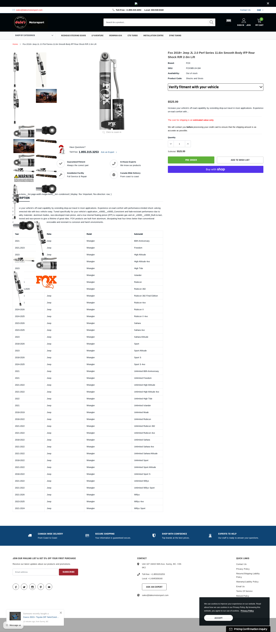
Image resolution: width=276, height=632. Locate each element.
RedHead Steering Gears (73, 35)
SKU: (170, 68)
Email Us (240, 586)
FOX (188, 63)
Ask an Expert (108, 152)
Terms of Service (244, 591)
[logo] (30, 22)
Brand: (171, 63)
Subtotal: (172, 151)
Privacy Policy (243, 569)
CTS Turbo (133, 35)
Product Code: (175, 78)
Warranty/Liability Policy (247, 581)
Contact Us (245, 10)
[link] (138, 3)
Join (248, 25)
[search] (211, 22)
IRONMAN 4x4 (115, 35)
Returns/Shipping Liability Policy (248, 575)
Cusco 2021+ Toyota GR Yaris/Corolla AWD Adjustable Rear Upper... (41, 617)
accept (218, 618)
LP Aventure (97, 35)
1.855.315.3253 (89, 152)
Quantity (172, 137)
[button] (228, 22)
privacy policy (247, 611)
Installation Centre (153, 35)
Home (15, 44)
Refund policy (242, 596)
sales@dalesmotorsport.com (29, 10)
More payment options (215, 177)
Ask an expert (154, 587)
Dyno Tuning (175, 35)
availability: (174, 73)
